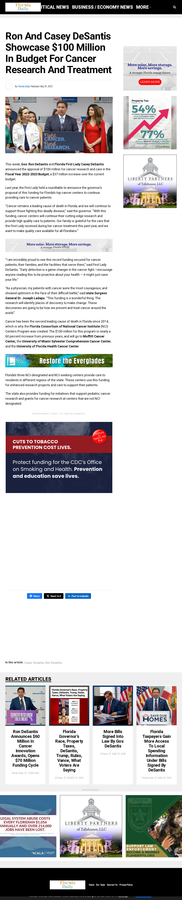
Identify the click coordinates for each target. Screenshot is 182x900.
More (142, 7)
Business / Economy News (102, 7)
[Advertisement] (59, 627)
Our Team (100, 884)
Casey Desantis (34, 662)
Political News (50, 7)
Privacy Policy (125, 884)
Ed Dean (58, 777)
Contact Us (112, 884)
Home (91, 884)
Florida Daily (24, 86)
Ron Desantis (53, 662)
